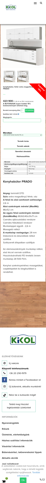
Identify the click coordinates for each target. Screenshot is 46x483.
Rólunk (5, 429)
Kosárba (29, 110)
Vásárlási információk (13, 446)
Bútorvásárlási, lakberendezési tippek (22, 452)
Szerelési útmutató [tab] (23, 151)
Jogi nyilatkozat (10, 464)
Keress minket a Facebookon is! (24, 380)
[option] (9, 76)
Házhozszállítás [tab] (23, 156)
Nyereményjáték (10, 423)
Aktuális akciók (10, 458)
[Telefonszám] (41, 480)
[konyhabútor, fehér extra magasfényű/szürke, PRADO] (23, 45)
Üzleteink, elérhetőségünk (15, 435)
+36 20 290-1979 (15, 371)
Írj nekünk (13, 363)
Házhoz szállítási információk (17, 440)
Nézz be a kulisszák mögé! (22, 395)
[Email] (43, 480)
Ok (23, 480)
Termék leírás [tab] (23, 141)
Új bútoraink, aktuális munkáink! (24, 386)
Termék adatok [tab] (23, 146)
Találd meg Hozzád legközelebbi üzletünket (19, 406)
